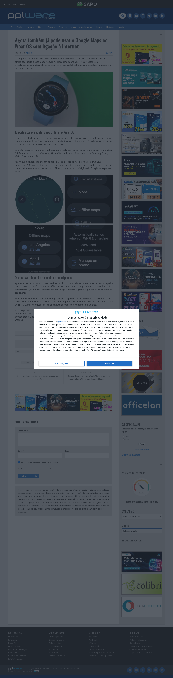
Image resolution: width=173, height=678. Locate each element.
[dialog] (86, 339)
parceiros (62, 322)
